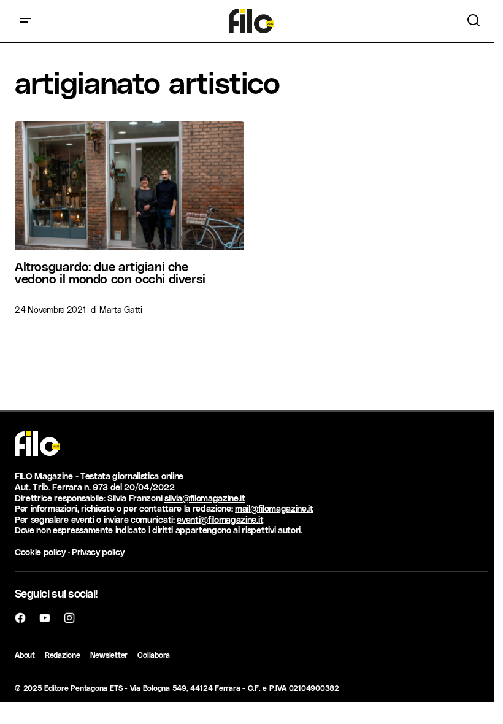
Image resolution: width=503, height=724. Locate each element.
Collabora (153, 654)
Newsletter (109, 654)
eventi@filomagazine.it (220, 519)
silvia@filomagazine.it (204, 498)
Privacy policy (98, 552)
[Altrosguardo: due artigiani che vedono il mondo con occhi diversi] (129, 185)
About (25, 654)
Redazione (62, 654)
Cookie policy (40, 552)
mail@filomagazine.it (274, 508)
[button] (25, 21)
